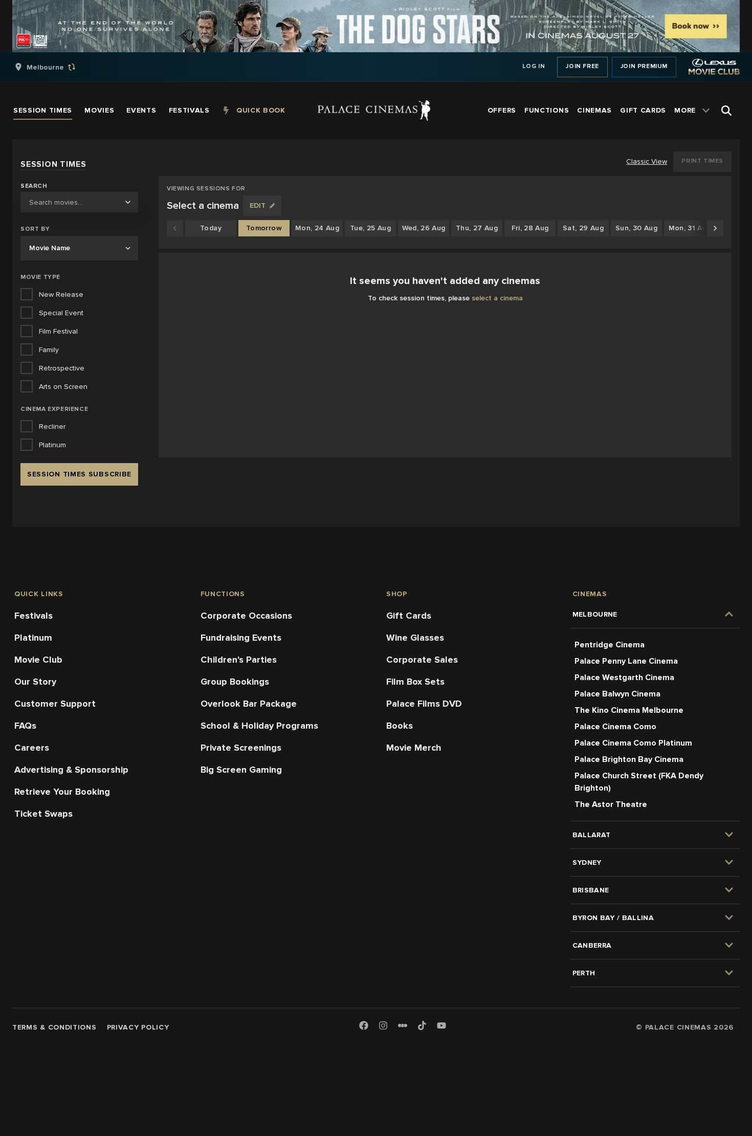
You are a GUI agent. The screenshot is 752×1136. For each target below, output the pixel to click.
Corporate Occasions (246, 615)
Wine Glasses (415, 637)
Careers (31, 747)
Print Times (702, 161)
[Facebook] (363, 1026)
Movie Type (40, 277)
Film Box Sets (415, 681)
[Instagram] (383, 1026)
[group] (55, 67)
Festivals (33, 615)
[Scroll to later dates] (715, 228)
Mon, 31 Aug (690, 228)
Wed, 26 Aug (424, 228)
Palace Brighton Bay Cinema (628, 759)
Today (211, 228)
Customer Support (55, 703)
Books (399, 725)
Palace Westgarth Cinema (624, 677)
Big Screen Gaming (241, 769)
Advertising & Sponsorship (71, 769)
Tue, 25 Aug (370, 228)
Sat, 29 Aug (583, 228)
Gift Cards (408, 615)
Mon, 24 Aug (317, 228)
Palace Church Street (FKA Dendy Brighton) (638, 782)
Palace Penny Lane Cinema (626, 661)
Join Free (582, 66)
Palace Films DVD (424, 703)
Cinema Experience (54, 409)
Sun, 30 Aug (636, 228)
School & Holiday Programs (259, 725)
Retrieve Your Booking (62, 791)
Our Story (35, 681)
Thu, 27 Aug (477, 228)
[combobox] (79, 202)
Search (34, 186)
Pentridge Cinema (609, 645)
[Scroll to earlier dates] (175, 228)
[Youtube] (441, 1026)
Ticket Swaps (43, 813)
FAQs (25, 725)
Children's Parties (239, 659)
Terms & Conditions (54, 1027)
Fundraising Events (241, 637)
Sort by (35, 229)
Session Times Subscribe (79, 474)
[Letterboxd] (402, 1025)
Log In (533, 66)
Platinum (33, 637)
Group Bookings (235, 681)
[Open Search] (726, 110)
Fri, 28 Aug (530, 228)
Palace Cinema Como (615, 727)
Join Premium (644, 66)
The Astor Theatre (610, 804)
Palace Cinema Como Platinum (633, 743)
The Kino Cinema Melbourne (628, 710)
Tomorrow (264, 228)
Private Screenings (241, 747)
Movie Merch (413, 747)
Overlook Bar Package (249, 703)
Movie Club (38, 659)
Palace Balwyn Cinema (617, 694)
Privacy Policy (138, 1027)
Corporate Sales (422, 659)
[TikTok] (422, 1025)
